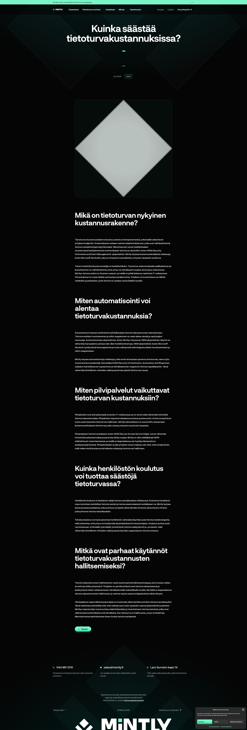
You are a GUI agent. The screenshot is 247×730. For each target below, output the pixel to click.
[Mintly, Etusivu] (58, 9)
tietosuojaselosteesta (134, 700)
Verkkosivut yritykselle (169, 710)
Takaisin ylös (58, 710)
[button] (243, 710)
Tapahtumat (135, 9)
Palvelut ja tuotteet (91, 9)
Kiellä (216, 722)
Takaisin (84, 629)
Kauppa (160, 9)
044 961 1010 (64, 667)
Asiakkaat (110, 9)
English (171, 9)
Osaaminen (74, 9)
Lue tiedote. (88, 2)
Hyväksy (201, 722)
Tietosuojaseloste (214, 726)
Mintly (121, 9)
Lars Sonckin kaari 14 (164, 667)
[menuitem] (74, 9)
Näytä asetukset (236, 722)
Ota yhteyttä (183, 9)
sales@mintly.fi (113, 667)
